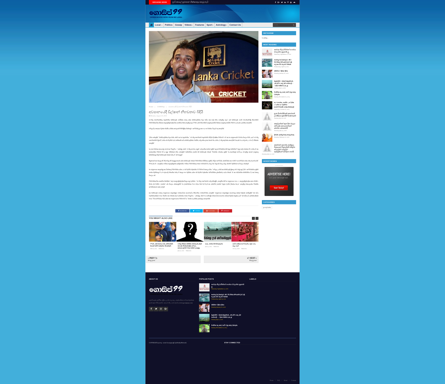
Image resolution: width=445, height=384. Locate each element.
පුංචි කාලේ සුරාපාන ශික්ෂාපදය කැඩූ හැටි (190, 2)
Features (199, 25)
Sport (209, 25)
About (285, 380)
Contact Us (235, 25)
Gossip (178, 25)
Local (158, 25)
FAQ (278, 380)
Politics (168, 25)
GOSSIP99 (161, 107)
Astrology (221, 25)
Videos (188, 25)
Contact (293, 380)
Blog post (151, 260)
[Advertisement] (254, 11)
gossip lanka (267, 207)
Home (151, 107)
